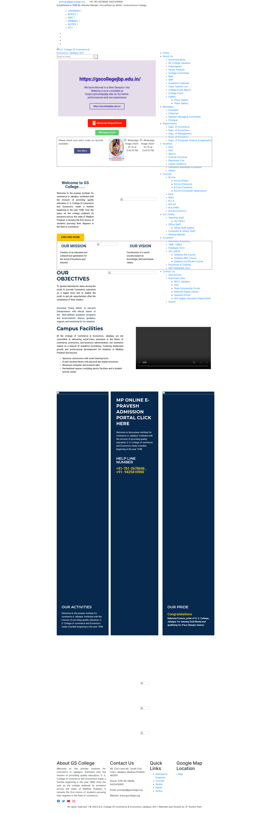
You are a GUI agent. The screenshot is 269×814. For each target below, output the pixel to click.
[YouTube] (68, 801)
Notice (159, 790)
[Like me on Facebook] (63, 33)
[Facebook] (58, 801)
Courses (160, 780)
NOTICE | (73, 24)
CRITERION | (74, 10)
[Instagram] (73, 801)
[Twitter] (63, 801)
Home (166, 52)
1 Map (180, 774)
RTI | (70, 27)
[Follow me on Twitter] (63, 36)
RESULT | (73, 14)
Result (159, 787)
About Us (168, 56)
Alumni (159, 784)
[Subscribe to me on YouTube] (63, 40)
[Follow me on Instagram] (63, 43)
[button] (107, 132)
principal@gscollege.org (72, 1)
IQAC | (71, 17)
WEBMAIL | (74, 20)
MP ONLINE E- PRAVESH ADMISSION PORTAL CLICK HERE (133, 411)
